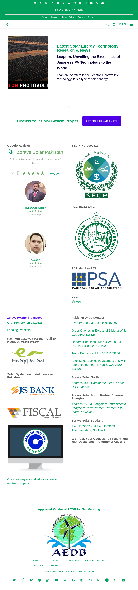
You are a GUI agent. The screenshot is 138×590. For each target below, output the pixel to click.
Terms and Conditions (95, 561)
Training (55, 565)
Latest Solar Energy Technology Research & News (87, 48)
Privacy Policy (73, 561)
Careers (54, 561)
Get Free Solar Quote (102, 121)
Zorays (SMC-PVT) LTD (69, 9)
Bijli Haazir (38, 565)
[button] (126, 24)
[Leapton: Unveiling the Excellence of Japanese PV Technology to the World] (28, 62)
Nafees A (35, 260)
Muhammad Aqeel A (35, 208)
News (35, 561)
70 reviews (52, 174)
